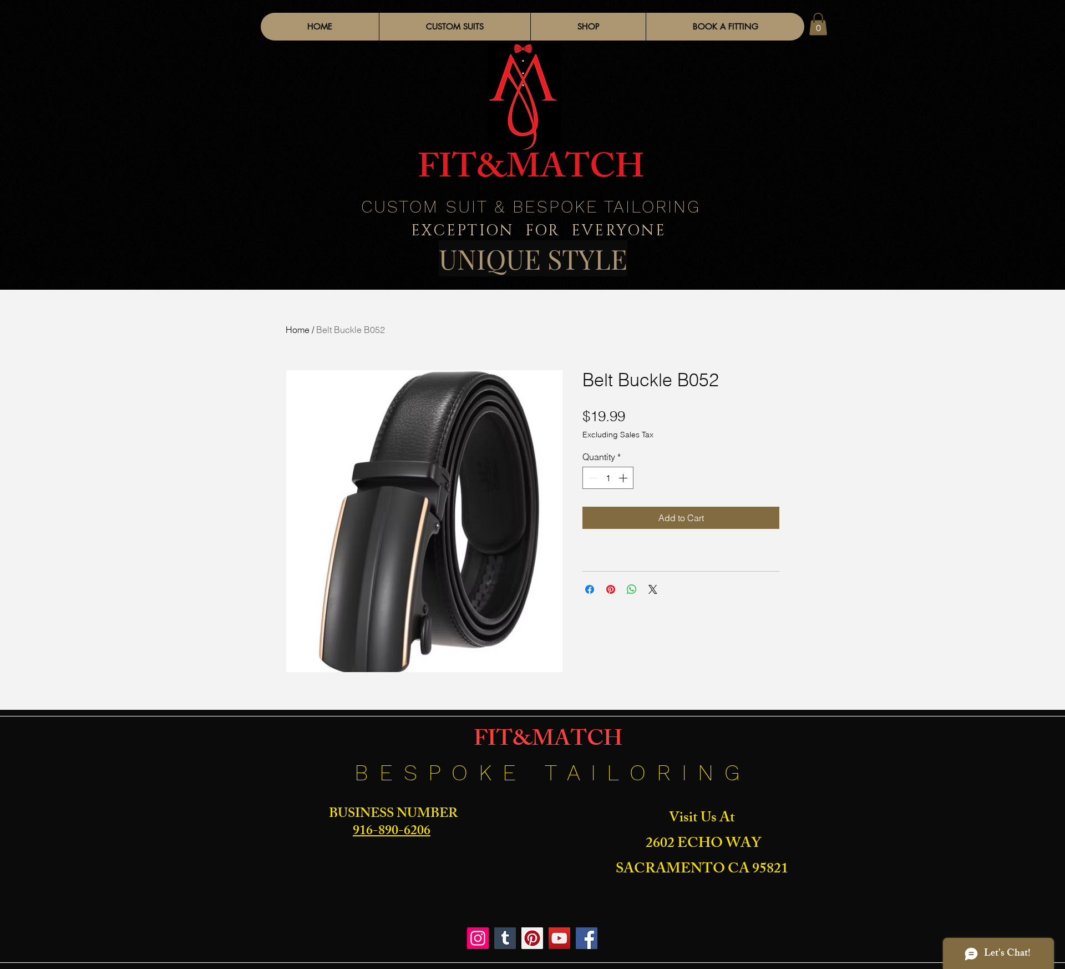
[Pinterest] (532, 938)
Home (298, 329)
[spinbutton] (608, 477)
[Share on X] (653, 589)
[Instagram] (478, 938)
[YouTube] (559, 938)
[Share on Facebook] (589, 589)
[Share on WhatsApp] (631, 589)
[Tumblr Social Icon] (505, 938)
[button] (588, 27)
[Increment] (624, 477)
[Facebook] (586, 938)
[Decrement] (592, 477)
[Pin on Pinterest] (610, 589)
